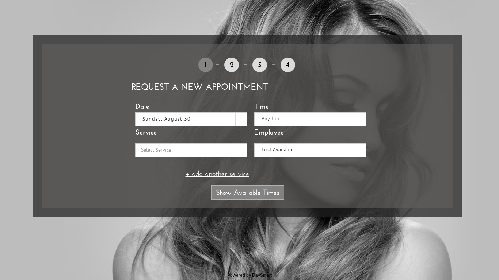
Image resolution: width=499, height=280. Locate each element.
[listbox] (310, 119)
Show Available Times (247, 192)
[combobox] (186, 119)
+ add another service (217, 174)
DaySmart (262, 275)
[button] (241, 119)
